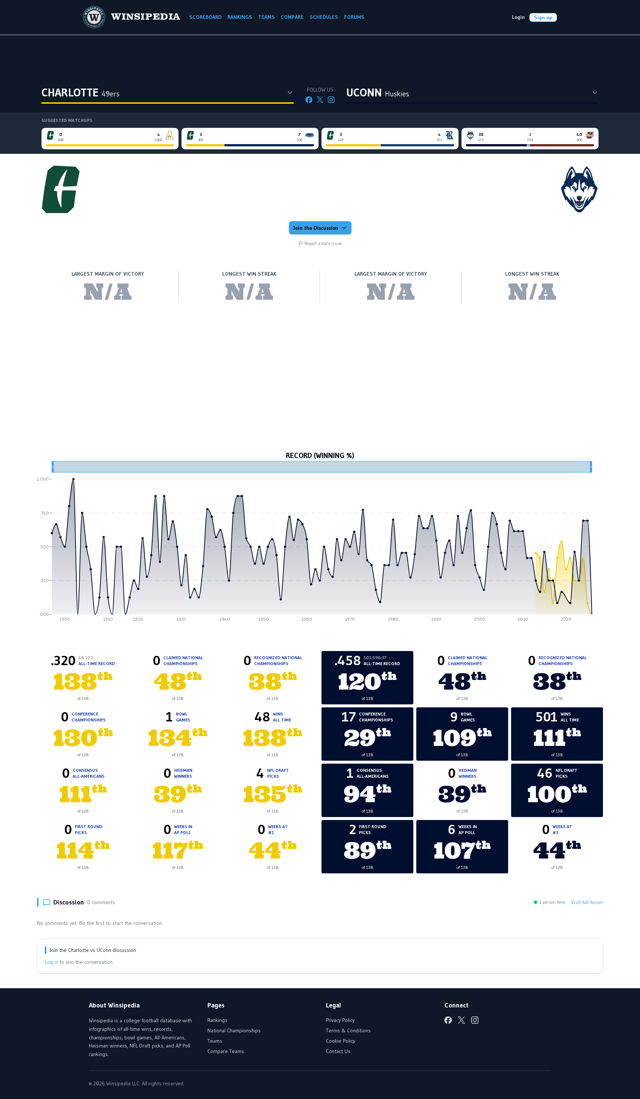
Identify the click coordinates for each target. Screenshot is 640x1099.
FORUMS (354, 17)
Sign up (543, 17)
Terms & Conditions (348, 1030)
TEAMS (266, 17)
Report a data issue (323, 243)
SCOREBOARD (205, 17)
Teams (214, 1040)
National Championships (234, 1030)
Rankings (217, 1020)
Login (518, 17)
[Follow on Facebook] (309, 99)
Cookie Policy (340, 1040)
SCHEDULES (324, 17)
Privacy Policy (340, 1020)
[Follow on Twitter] (320, 99)
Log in (51, 962)
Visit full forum (587, 902)
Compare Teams (225, 1051)
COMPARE (292, 17)
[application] (320, 544)
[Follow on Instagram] (331, 99)
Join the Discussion (315, 228)
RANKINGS (239, 17)
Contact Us (338, 1051)
